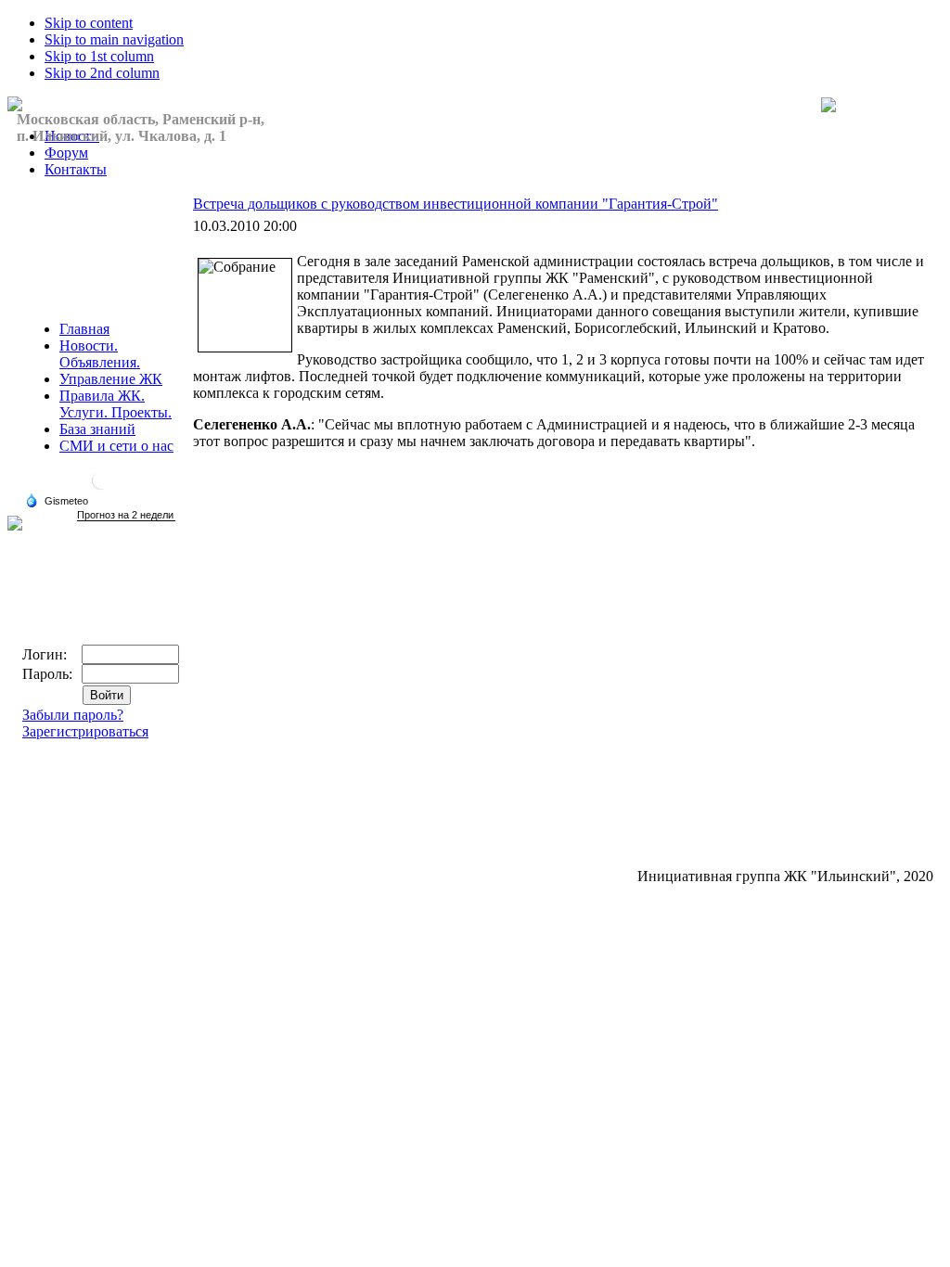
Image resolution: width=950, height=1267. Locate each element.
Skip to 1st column (99, 56)
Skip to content (89, 23)
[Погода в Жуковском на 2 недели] (126, 515)
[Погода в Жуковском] (101, 487)
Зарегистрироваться (85, 731)
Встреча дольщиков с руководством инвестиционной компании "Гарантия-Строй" (455, 203)
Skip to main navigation (114, 39)
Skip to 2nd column (102, 73)
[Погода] (56, 500)
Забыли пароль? (72, 715)
